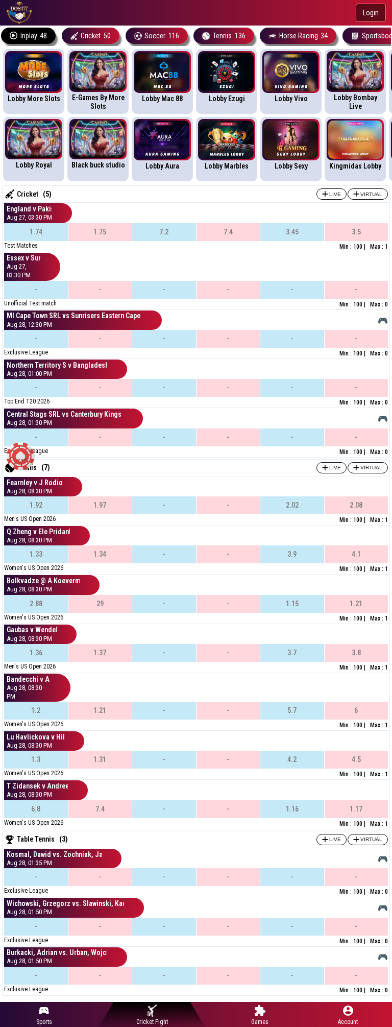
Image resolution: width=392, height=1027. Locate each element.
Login (371, 13)
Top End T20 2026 (27, 401)
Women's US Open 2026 (33, 567)
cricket (96, 36)
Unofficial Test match (30, 303)
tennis (229, 36)
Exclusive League (26, 352)
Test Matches (21, 245)
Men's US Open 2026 (30, 518)
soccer (161, 36)
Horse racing (303, 36)
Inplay (33, 36)
